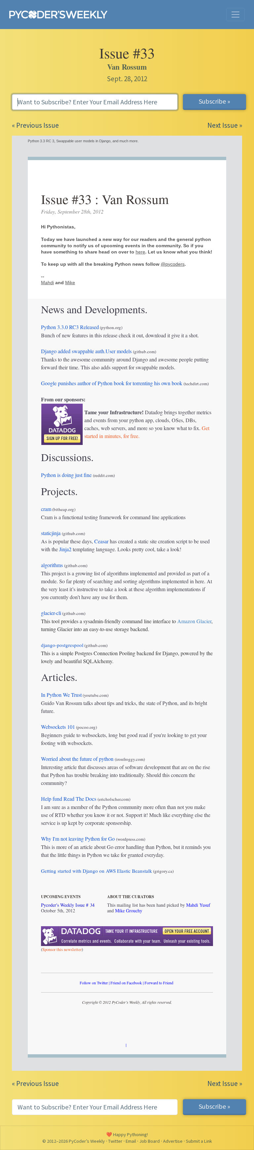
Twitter (115, 1141)
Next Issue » (224, 125)
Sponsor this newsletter (62, 949)
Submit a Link (199, 1141)
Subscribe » (214, 101)
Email (131, 1141)
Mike (70, 282)
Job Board (149, 1141)
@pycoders (173, 264)
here (140, 251)
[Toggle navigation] (235, 14)
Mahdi (47, 282)
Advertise (173, 1141)
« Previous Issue (35, 125)
